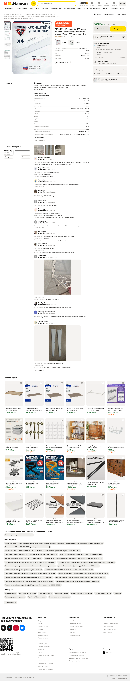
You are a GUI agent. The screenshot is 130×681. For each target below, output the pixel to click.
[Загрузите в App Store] (3, 630)
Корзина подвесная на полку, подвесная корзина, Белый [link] (75, 484)
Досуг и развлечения (44, 621)
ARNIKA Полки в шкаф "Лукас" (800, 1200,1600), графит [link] (95, 521)
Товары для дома (43, 638)
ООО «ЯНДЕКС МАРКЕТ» (120, 676)
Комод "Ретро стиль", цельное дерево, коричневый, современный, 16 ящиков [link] (115, 484)
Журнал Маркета (74, 635)
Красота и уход (42, 643)
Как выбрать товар (75, 621)
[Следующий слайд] (49, 47)
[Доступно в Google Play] (9, 630)
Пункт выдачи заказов (109, 629)
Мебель (40, 623)
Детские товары (43, 666)
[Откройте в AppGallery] (16, 630)
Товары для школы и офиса (46, 655)
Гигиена (40, 629)
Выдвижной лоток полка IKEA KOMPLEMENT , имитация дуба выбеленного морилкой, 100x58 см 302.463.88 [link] (13, 409)
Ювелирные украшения (45, 669)
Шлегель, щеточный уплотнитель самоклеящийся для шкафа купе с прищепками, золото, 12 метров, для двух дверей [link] (54, 484)
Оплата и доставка (75, 623)
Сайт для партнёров (75, 661)
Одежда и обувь (43, 635)
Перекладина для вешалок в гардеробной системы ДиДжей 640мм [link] (116, 521)
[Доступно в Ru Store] (22, 630)
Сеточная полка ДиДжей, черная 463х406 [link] (34, 520)
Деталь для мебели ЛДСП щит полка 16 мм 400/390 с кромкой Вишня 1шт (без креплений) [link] (54, 521)
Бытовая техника (43, 626)
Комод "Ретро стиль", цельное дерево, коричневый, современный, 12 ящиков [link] (95, 446)
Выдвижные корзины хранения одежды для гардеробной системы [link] (12, 446)
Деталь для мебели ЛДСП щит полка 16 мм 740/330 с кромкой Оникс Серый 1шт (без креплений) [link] (75, 521)
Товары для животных (44, 661)
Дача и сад (41, 649)
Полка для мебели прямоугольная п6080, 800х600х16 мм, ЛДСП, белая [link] (13, 521)
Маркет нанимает (108, 632)
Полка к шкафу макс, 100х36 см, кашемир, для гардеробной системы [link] (33, 409)
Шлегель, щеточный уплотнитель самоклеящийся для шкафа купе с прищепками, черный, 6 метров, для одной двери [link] (34, 484)
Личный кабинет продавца (77, 652)
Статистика (8, 677)
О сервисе (72, 629)
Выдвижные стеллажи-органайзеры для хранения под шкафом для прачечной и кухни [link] (116, 446)
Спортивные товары (44, 658)
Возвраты (72, 632)
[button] (63, 24)
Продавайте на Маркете (76, 655)
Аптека (40, 641)
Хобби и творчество (44, 646)
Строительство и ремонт (45, 663)
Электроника (42, 632)
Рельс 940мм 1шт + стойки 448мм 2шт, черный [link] (95, 483)
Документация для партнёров (78, 658)
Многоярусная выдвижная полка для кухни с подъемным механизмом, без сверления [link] (14, 484)
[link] (19, 534)
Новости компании (108, 621)
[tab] (9, 8)
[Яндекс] (125, 678)
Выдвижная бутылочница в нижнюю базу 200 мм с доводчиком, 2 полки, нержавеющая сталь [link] (116, 409)
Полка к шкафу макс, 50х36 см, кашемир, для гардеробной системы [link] (75, 409)
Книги (39, 652)
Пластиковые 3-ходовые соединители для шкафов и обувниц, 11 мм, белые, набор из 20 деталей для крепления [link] (54, 446)
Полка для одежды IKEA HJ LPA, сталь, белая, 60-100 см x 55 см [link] (95, 409)
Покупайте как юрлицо (76, 626)
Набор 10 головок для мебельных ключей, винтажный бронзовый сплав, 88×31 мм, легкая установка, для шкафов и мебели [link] (33, 446)
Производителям (108, 626)
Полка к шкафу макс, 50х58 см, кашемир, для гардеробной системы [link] (54, 409)
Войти (122, 3)
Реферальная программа (110, 623)
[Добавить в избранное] (21, 383)
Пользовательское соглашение (24, 677)
